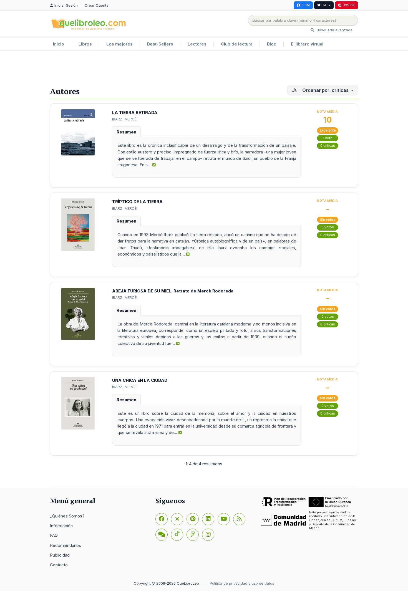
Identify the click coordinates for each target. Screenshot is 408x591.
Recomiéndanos (65, 545)
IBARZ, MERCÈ (124, 119)
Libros (85, 44)
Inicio (58, 44)
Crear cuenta (97, 5)
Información (61, 525)
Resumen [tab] (126, 132)
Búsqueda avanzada (334, 30)
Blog (271, 44)
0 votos (327, 227)
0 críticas (327, 145)
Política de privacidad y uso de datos (242, 583)
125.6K (349, 5)
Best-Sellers (160, 44)
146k (327, 5)
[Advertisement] (204, 69)
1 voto (328, 138)
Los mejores (119, 44)
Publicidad (60, 555)
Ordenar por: (325, 90)
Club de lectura (237, 44)
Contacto (59, 564)
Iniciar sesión (66, 5)
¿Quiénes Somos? (67, 516)
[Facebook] (161, 519)
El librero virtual (307, 44)
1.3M (306, 5)
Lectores (197, 44)
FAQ (54, 535)
